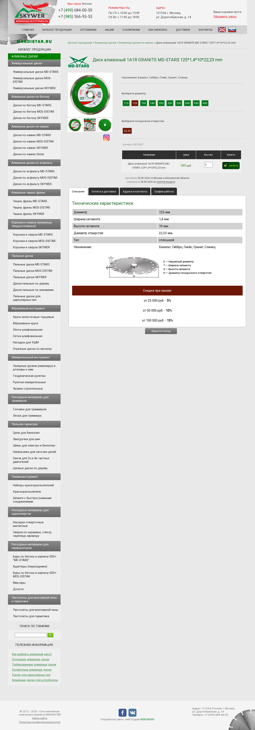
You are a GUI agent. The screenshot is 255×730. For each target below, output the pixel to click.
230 (170, 103)
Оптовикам (88, 29)
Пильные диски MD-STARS (31, 264)
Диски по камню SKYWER (30, 148)
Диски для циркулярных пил (31, 674)
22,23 (127, 130)
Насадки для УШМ (26, 342)
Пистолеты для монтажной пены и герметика (34, 599)
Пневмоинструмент (25, 477)
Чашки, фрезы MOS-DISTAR (31, 207)
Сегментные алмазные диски (31, 669)
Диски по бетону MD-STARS (32, 105)
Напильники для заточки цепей (34, 452)
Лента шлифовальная (27, 329)
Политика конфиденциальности (39, 722)
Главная (28, 29)
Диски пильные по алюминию (33, 290)
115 (126, 103)
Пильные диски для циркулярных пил (26, 298)
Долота (18, 589)
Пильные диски (22, 256)
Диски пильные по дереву (31, 283)
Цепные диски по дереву (30, 468)
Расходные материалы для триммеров (30, 399)
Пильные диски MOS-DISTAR (32, 271)
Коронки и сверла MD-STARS (33, 234)
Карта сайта (39, 718)
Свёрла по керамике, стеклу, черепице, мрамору (32, 534)
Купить (233, 166)
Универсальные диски (27, 63)
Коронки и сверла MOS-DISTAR (34, 241)
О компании (131, 29)
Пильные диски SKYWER (30, 277)
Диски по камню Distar (28, 154)
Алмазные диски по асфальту (32, 163)
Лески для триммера (27, 415)
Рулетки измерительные (29, 382)
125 (134, 103)
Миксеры (19, 583)
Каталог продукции (57, 29)
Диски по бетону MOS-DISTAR (33, 111)
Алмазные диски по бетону (30, 96)
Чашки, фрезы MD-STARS (30, 201)
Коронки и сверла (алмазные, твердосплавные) (32, 224)
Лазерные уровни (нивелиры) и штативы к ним (34, 367)
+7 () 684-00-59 (75, 10)
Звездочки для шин (26, 439)
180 (152, 103)
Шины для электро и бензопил (34, 445)
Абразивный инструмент (28, 308)
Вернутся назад (161, 330)
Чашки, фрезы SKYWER (28, 214)
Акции (109, 29)
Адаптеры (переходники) (30, 566)
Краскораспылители (27, 491)
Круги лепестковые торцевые (33, 317)
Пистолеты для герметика (31, 616)
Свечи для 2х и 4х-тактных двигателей (31, 460)
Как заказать (157, 29)
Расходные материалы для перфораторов (30, 546)
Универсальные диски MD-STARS (36, 72)
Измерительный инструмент (31, 357)
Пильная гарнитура (25, 424)
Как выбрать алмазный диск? (32, 654)
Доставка (183, 29)
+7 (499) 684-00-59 (216, 714)
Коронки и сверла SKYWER (31, 247)
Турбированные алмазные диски (34, 664)
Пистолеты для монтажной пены (35, 610)
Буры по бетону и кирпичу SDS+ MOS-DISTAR (35, 574)
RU (232, 29)
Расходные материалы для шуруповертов (30, 512)
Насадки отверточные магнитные (28, 524)
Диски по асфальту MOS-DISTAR (35, 177)
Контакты (206, 29)
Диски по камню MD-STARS (32, 135)
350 (196, 103)
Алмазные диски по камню (30, 126)
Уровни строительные (28, 388)
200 (161, 103)
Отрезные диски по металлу (32, 349)
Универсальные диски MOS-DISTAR (32, 80)
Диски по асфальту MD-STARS (34, 171)
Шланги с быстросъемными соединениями (32, 499)
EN (222, 29)
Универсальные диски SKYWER (34, 88)
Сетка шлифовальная (27, 336)
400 (205, 103)
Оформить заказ (225, 16)
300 (187, 103)
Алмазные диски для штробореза (35, 680)
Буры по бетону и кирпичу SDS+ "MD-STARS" (35, 558)
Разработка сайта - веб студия (127, 719)
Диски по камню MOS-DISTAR (33, 141)
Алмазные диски (25, 56)
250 (178, 103)
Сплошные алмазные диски (30, 659)
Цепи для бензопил (26, 433)
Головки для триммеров (29, 409)
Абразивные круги (25, 323)
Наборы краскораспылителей (33, 485)
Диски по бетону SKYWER (30, 118)
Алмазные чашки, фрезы (28, 192)
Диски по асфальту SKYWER (32, 184)
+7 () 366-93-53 (75, 16)
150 (143, 103)
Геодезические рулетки (29, 376)
